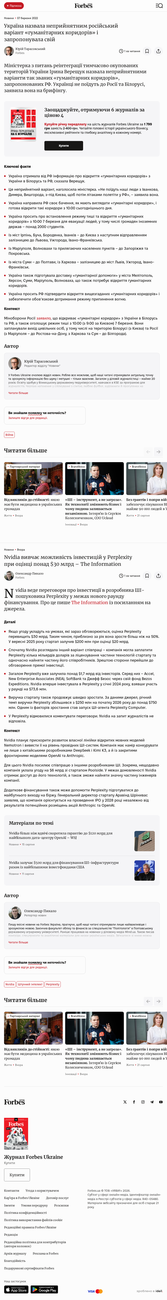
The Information (89, 602)
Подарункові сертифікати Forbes (29, 1268)
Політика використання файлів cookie (33, 1220)
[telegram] (151, 1102)
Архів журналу (15, 1253)
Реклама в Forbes (45, 1253)
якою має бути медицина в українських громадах (33, 504)
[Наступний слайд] (158, 451)
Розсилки (61, 1205)
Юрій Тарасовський (30, 49)
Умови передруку (34, 1205)
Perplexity (52, 984)
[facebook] (134, 1102)
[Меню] (159, 5)
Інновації (71, 524)
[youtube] (160, 1102)
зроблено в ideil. (149, 1291)
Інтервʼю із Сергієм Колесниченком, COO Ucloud (93, 509)
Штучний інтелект (30, 984)
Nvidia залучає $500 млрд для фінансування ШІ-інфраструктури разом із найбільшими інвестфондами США (64, 865)
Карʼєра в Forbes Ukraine (22, 1198)
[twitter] (125, 1102)
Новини (9, 18)
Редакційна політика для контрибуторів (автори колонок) (35, 1244)
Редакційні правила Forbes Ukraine (30, 1227)
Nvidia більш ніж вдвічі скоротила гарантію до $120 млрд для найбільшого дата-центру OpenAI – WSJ (60, 835)
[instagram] (142, 1102)
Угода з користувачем (42, 1190)
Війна (9, 434)
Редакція (11, 1235)
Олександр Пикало (29, 573)
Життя (8, 515)
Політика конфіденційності (25, 1213)
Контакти (11, 1190)
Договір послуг (57, 1198)
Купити (64, 145)
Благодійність (14, 1261)
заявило (43, 318)
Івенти (9, 1205)
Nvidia (9, 984)
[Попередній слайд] (148, 1001)
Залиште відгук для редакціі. (28, 418)
